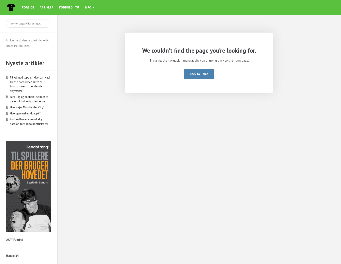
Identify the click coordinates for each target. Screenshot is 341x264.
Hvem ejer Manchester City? (27, 107)
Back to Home (199, 74)
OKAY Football (14, 240)
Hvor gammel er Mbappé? (25, 113)
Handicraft (12, 255)
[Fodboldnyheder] (11, 7)
